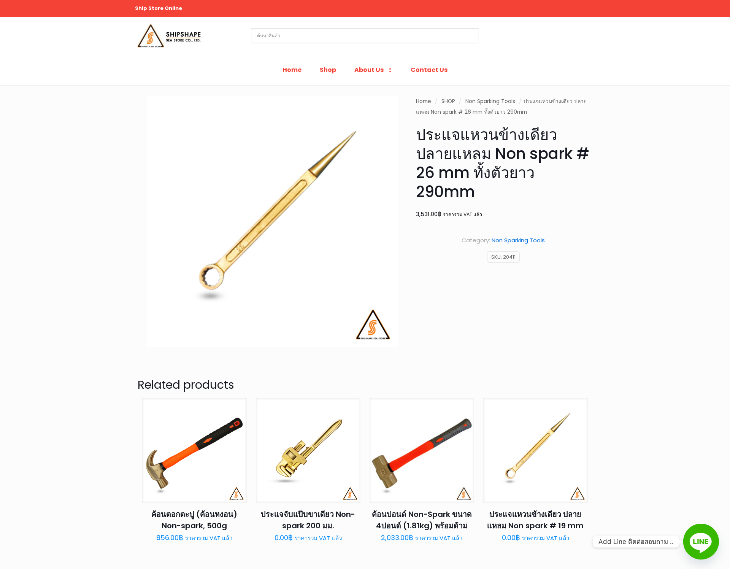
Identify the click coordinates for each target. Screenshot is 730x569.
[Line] (701, 541)
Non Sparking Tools (490, 101)
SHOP (448, 101)
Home (423, 101)
